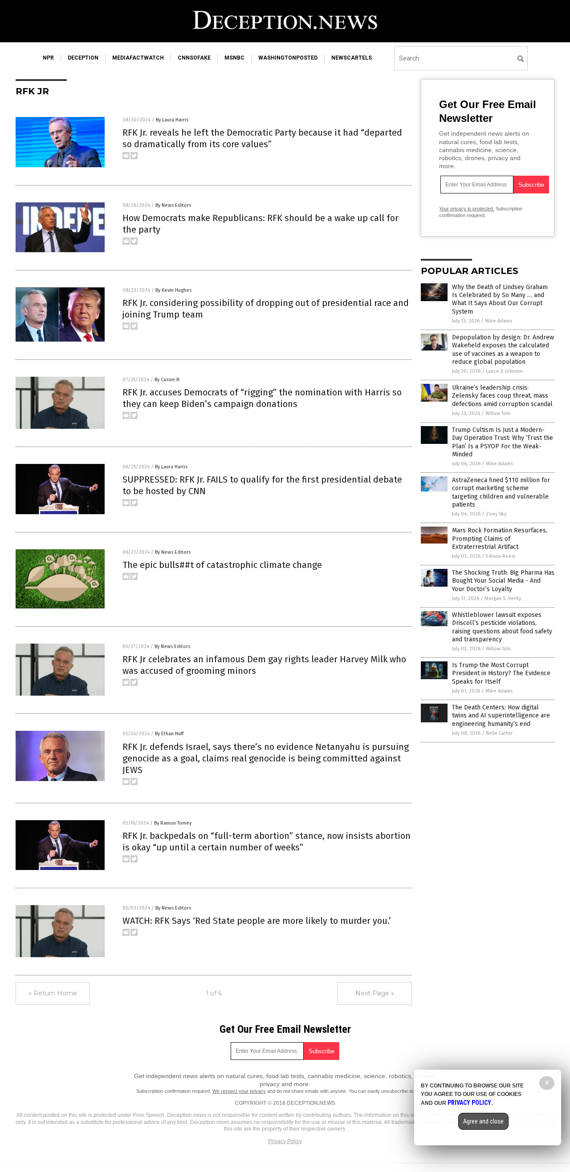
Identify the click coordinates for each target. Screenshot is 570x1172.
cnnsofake (194, 58)
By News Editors (173, 205)
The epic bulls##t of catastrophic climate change (222, 565)
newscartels (351, 58)
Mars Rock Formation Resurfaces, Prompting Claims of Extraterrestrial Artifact (499, 538)
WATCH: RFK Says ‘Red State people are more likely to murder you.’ (256, 920)
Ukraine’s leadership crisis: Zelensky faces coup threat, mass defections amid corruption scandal (502, 395)
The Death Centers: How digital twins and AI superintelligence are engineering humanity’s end (501, 715)
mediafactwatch (138, 58)
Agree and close (483, 1121)
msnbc (234, 58)
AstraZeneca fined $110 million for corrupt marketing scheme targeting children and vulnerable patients (501, 492)
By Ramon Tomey (172, 823)
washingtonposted (288, 58)
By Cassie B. (167, 380)
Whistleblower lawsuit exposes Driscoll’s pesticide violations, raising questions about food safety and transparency (502, 627)
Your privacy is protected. (466, 208)
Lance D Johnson (504, 371)
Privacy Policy (285, 1141)
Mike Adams (498, 321)
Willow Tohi (497, 413)
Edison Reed (500, 556)
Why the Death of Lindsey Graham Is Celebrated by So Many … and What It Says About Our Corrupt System (500, 299)
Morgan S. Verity (502, 598)
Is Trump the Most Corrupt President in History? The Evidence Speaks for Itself (501, 673)
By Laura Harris (172, 120)
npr (48, 58)
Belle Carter (499, 733)
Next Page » (374, 993)
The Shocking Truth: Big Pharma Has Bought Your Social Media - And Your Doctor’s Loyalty (503, 580)
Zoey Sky (496, 514)
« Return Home (52, 993)
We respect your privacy (239, 1091)
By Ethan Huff (169, 734)
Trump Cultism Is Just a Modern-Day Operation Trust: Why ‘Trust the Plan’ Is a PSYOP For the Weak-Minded (502, 442)
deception (83, 58)
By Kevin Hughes (173, 290)
